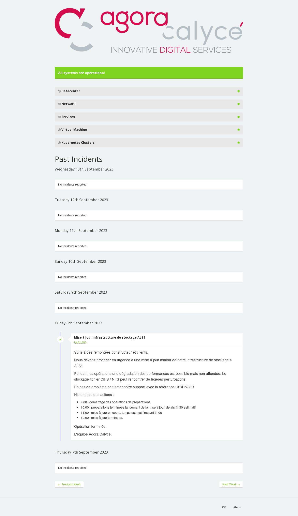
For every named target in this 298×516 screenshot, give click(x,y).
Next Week (231, 484)
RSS (223, 507)
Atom (237, 507)
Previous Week (69, 484)
